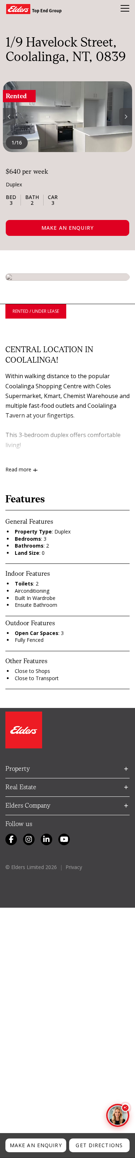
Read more (18, 469)
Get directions (99, 1145)
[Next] (125, 116)
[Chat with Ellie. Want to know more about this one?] (117, 1115)
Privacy (74, 867)
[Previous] (9, 116)
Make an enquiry (67, 227)
